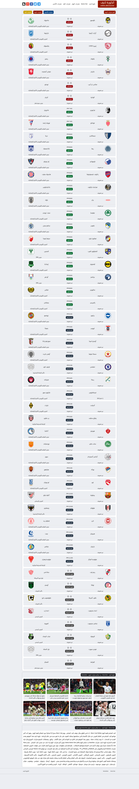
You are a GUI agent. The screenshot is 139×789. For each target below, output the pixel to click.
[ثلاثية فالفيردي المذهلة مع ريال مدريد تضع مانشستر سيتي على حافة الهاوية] (58, 686)
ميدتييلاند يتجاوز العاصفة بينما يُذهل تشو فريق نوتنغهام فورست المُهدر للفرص (81, 698)
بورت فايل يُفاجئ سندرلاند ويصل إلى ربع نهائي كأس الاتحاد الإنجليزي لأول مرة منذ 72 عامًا (105, 720)
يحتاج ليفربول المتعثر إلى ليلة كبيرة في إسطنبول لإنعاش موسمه (58, 719)
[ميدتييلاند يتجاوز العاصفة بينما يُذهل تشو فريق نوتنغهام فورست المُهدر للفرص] (81, 686)
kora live (113, 771)
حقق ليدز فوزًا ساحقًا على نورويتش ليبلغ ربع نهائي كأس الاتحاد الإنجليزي (35, 698)
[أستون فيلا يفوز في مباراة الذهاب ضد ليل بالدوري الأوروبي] (104, 686)
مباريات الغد (66, 4)
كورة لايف (92, 4)
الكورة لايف (26, 771)
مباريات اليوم (76, 4)
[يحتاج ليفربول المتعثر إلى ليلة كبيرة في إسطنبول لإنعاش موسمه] (58, 708)
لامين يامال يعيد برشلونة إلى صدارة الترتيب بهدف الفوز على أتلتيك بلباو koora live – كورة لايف (34, 720)
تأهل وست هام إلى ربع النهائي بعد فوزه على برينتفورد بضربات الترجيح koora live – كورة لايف (82, 720)
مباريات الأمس (57, 4)
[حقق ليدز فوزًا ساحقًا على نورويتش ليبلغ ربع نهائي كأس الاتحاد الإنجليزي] (34, 686)
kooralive (105, 771)
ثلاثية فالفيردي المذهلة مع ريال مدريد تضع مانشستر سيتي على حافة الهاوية (59, 698)
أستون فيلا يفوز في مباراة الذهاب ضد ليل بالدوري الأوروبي (105, 697)
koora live (84, 4)
